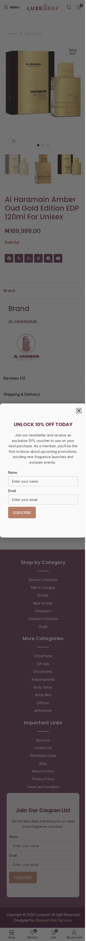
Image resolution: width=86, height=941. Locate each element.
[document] (43, 470)
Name (12, 472)
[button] (78, 410)
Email (12, 491)
